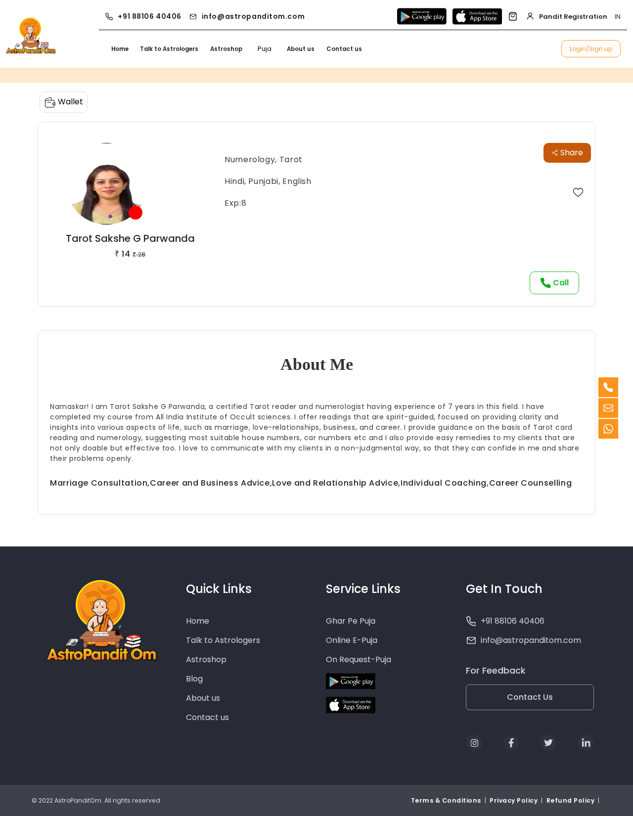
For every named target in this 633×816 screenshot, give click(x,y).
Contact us (344, 49)
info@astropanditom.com (253, 16)
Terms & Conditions (447, 800)
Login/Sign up (591, 49)
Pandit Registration (573, 16)
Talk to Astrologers (169, 49)
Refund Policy (570, 800)
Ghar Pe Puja (350, 621)
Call (560, 282)
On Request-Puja (358, 659)
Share (570, 152)
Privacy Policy (514, 800)
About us (301, 49)
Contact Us (530, 697)
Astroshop (226, 49)
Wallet (69, 101)
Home (120, 49)
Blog (194, 678)
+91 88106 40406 (149, 16)
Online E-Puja (351, 640)
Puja (264, 48)
